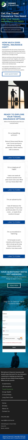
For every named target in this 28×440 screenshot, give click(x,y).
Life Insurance (6, 386)
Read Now (14, 285)
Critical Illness (6, 395)
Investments (6, 384)
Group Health (6, 392)
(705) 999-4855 (5, 416)
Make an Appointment (12, 30)
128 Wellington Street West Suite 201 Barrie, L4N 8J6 (8, 426)
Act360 (23, 438)
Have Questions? (11, 74)
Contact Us (6, 411)
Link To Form (14, 158)
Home (4, 403)
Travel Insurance (7, 389)
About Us (5, 408)
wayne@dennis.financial (7, 420)
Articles (4, 406)
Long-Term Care (7, 397)
